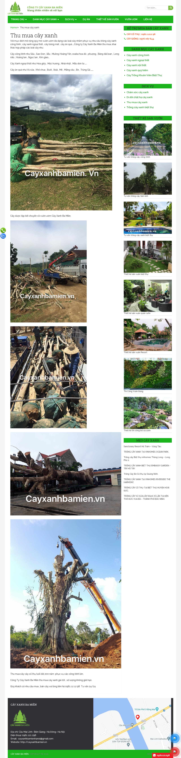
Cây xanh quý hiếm (137, 70)
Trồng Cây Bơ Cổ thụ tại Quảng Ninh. (141, 474)
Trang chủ (17, 19)
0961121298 (163, 755)
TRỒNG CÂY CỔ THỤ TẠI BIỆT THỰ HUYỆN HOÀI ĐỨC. (146, 489)
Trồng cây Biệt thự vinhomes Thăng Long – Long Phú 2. (147, 458)
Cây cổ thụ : (141, 34)
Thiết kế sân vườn (107, 19)
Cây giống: (140, 39)
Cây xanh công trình (138, 55)
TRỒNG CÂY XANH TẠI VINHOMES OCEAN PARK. (146, 452)
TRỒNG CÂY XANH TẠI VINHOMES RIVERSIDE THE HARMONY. (147, 480)
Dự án (86, 19)
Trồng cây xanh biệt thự (140, 107)
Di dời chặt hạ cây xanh (140, 97)
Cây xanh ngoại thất (138, 60)
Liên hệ (148, 19)
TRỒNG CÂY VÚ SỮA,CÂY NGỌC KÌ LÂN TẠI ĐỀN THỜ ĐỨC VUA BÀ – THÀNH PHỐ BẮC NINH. (146, 497)
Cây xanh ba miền (20, 754)
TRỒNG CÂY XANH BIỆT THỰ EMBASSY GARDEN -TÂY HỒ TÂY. (147, 467)
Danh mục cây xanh (45, 19)
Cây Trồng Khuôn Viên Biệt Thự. (144, 75)
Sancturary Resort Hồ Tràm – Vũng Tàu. (142, 446)
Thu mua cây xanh (137, 102)
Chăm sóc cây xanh (138, 92)
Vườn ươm (131, 19)
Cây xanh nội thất (136, 65)
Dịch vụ (69, 19)
